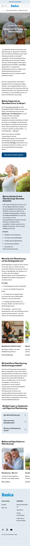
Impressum (20, 510)
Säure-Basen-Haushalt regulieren (14, 155)
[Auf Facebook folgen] (3, 530)
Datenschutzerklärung (22, 506)
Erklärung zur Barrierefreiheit (21, 519)
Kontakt (4, 505)
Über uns (4, 508)
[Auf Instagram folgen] (7, 530)
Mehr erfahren (6, 482)
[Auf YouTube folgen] (11, 530)
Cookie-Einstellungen (20, 514)
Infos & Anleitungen (7, 355)
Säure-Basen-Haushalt (11, 10)
